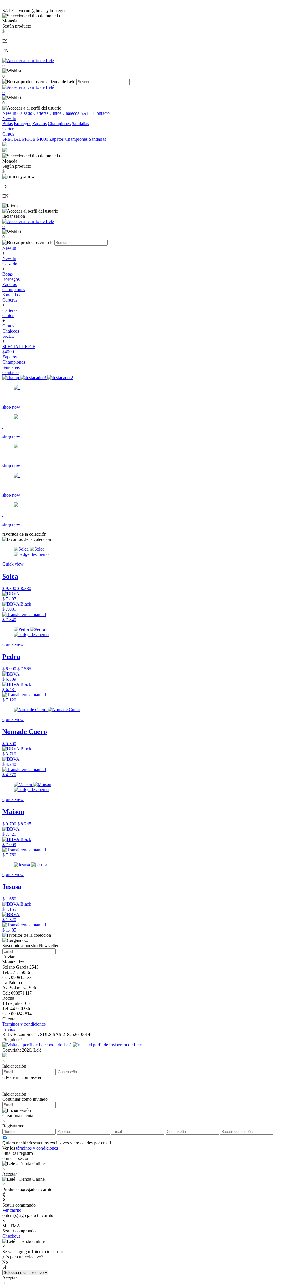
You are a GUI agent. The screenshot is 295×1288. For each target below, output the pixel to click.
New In (9, 113)
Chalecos (71, 113)
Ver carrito (11, 1210)
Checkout (11, 1236)
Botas (7, 123)
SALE (86, 113)
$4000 (42, 139)
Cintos (55, 113)
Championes (59, 123)
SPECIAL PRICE (18, 139)
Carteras (40, 113)
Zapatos (39, 123)
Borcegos (22, 123)
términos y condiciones (37, 1148)
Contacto (101, 113)
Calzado (24, 113)
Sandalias (80, 123)
